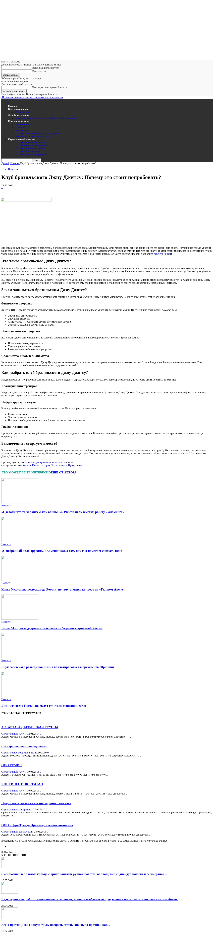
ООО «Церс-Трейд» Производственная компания (37, 825)
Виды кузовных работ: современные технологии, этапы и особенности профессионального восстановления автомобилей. (89, 899)
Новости (15, 163)
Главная (13, 106)
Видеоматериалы (18, 109)
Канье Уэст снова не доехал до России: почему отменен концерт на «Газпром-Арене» (62, 589)
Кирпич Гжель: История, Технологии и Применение (52, 465)
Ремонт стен (22, 130)
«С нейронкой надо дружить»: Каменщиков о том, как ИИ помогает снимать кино (61, 550)
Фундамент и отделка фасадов (32, 136)
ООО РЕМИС (11, 765)
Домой (5, 163)
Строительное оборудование (31, 142)
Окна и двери (22, 124)
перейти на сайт (163, 253)
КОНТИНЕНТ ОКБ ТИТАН (22, 784)
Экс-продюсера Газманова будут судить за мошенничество (43, 705)
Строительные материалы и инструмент (38, 133)
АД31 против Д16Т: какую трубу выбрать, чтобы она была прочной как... (55, 924)
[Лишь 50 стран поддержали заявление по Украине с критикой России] (19, 618)
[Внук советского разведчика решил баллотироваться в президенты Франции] (19, 657)
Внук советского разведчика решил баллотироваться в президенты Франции (57, 667)
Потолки (20, 127)
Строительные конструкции (31, 154)
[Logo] (1, 100)
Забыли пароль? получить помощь (21, 78)
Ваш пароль (39, 71)
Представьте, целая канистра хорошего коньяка (36, 803)
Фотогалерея (22, 112)
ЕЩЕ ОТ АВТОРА (63, 472)
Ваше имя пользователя (45, 67)
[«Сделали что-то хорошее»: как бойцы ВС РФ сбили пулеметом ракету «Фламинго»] (19, 502)
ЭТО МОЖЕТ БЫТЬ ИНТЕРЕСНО (26, 472)
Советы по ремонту (19, 121)
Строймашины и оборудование (32, 145)
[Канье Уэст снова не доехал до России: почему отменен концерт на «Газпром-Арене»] (19, 579)
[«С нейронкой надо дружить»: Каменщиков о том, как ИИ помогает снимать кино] (19, 541)
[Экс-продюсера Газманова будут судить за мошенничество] (19, 696)
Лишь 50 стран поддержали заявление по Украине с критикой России (51, 628)
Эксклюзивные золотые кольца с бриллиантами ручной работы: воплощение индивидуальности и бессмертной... (84, 874)
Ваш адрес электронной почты (49, 87)
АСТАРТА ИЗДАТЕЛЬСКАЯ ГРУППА (29, 727)
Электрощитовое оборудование (24, 746)
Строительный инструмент (30, 148)
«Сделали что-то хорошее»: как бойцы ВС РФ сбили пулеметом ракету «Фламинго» (62, 512)
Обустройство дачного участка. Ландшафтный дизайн (46, 118)
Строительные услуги (27, 151)
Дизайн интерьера (18, 115)
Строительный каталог (21, 139)
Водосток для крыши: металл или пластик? (48, 462)
